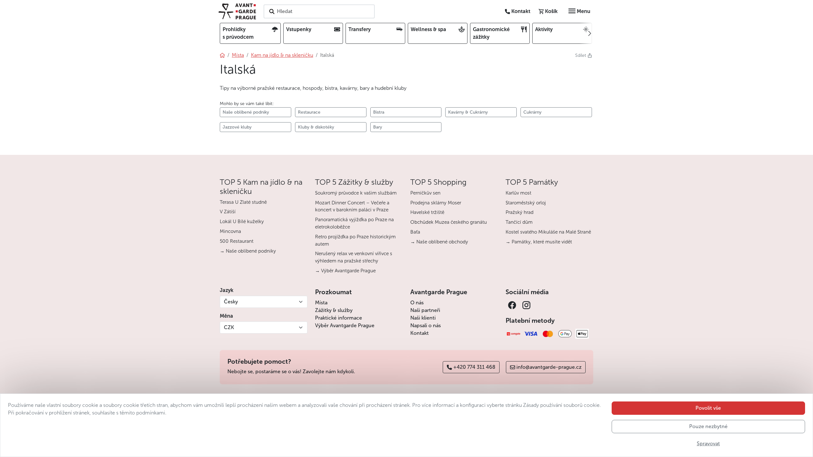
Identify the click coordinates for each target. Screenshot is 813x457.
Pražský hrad (520, 212)
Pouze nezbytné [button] (708, 426)
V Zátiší (228, 212)
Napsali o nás (425, 325)
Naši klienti (423, 318)
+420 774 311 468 (474, 367)
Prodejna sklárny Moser (435, 203)
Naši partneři (425, 310)
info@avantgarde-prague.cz (548, 367)
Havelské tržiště (427, 212)
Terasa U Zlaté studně (243, 202)
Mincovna (230, 231)
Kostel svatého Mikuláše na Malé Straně (548, 232)
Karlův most (518, 193)
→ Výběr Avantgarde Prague (345, 271)
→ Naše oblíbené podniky (248, 251)
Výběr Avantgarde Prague (344, 325)
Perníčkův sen (425, 193)
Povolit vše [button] (708, 408)
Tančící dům (519, 222)
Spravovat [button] (708, 443)
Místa (321, 303)
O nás (417, 303)
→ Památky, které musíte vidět (539, 242)
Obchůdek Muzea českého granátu (448, 222)
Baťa (415, 232)
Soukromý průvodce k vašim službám (356, 193)
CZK (229, 327)
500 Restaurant (236, 241)
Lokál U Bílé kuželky (242, 221)
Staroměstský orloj (526, 203)
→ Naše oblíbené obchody (439, 242)
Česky (231, 302)
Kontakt (419, 333)
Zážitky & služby (334, 310)
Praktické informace (338, 318)
